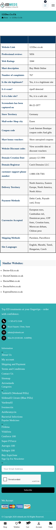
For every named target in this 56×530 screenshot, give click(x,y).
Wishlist (17, 525)
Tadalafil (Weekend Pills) (15, 393)
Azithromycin (9, 411)
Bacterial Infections (12, 416)
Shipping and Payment (13, 364)
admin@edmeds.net (16, 332)
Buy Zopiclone (9, 455)
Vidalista (6, 431)
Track (50, 527)
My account (8, 359)
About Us (7, 354)
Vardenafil (7, 402)
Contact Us (7, 373)
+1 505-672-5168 (15, 321)
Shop (5, 527)
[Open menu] (53, 5)
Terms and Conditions (13, 368)
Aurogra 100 (8, 445)
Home (6, 18)
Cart (27, 525)
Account (39, 527)
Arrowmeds (8, 383)
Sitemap (6, 378)
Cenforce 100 (9, 436)
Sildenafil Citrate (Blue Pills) (17, 397)
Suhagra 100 (8, 450)
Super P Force (9, 441)
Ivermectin (7, 407)
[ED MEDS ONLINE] (9, 5)
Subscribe (28, 490)
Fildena (6, 426)
